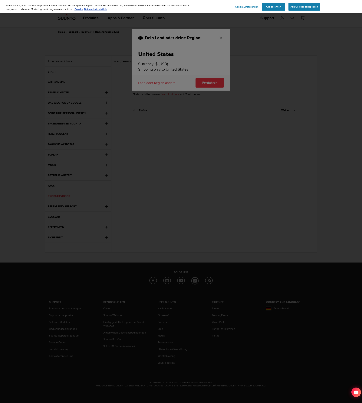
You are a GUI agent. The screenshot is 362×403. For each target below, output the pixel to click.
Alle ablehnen (273, 6)
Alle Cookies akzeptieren (304, 6)
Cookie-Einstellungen (246, 6)
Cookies (78, 9)
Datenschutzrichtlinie (95, 9)
